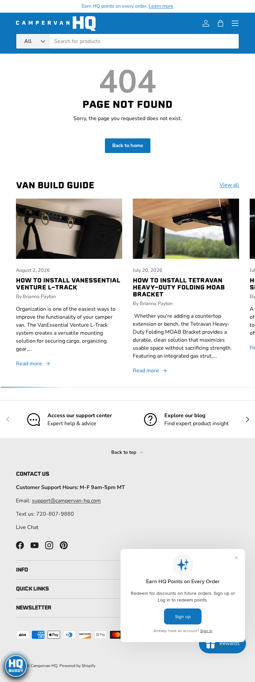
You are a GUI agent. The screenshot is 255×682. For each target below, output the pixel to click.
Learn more (161, 6)
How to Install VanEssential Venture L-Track (68, 284)
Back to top (124, 452)
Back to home (127, 145)
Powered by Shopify (77, 665)
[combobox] (127, 41)
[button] (220, 23)
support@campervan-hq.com (66, 500)
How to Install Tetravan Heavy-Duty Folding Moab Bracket (179, 287)
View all (229, 185)
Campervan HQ (44, 665)
